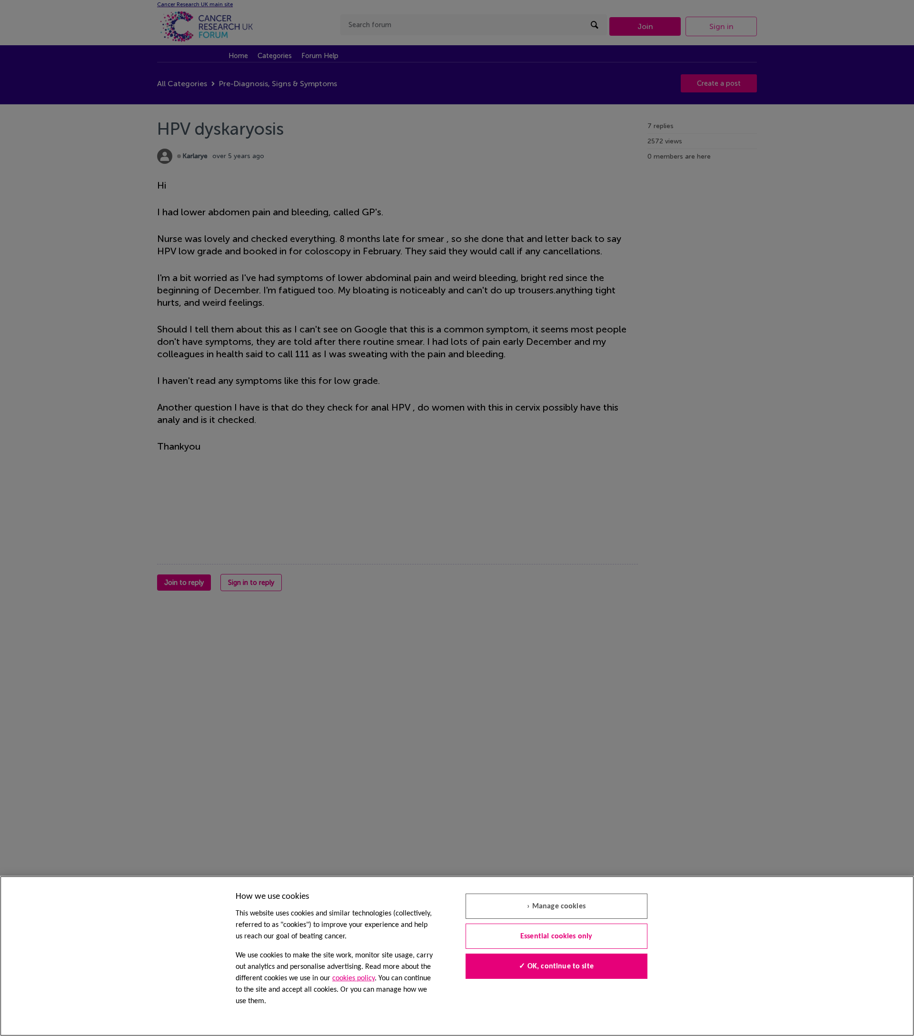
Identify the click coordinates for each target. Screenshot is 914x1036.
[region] (457, 956)
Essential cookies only (556, 936)
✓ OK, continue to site (556, 966)
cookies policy (353, 978)
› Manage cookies (556, 906)
